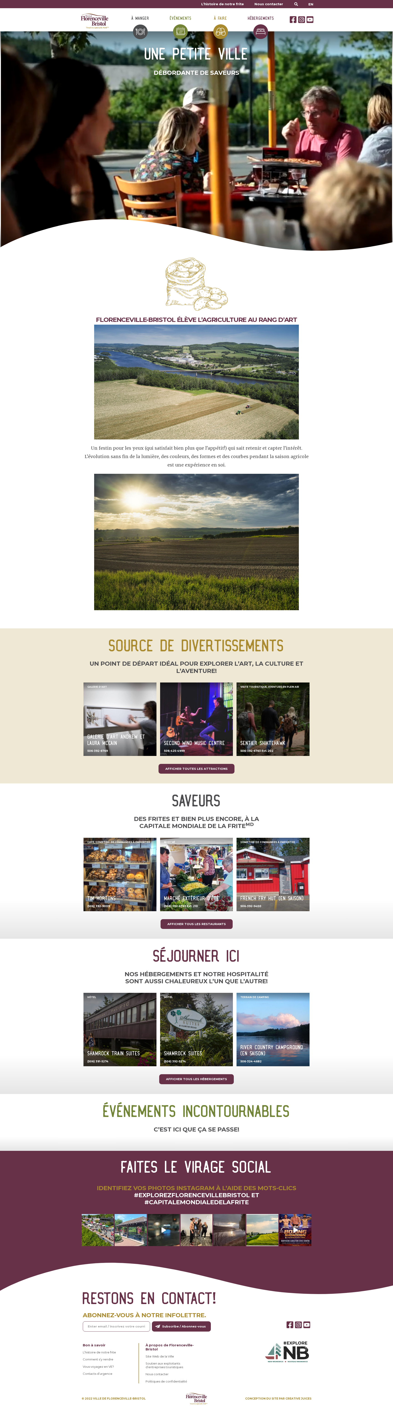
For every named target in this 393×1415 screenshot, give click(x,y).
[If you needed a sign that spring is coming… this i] (262, 1230)
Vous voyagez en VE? (98, 1366)
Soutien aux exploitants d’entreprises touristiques (164, 1365)
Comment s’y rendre (98, 1359)
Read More (94, 685)
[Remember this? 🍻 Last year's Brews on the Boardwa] (98, 1230)
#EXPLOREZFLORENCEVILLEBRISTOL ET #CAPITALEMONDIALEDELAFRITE (196, 1199)
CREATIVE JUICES (298, 1398)
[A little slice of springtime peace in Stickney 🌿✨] (229, 1230)
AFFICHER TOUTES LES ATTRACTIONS (196, 768)
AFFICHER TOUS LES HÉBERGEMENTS (196, 1079)
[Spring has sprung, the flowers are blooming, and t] (131, 1230)
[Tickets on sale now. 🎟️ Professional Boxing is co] (295, 1230)
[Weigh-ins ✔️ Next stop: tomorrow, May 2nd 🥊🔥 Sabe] (197, 1230)
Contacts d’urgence (97, 1373)
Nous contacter (268, 4)
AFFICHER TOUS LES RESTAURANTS (196, 924)
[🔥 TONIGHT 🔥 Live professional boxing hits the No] (164, 1230)
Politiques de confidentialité (166, 1381)
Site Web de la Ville (160, 1356)
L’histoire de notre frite (222, 4)
